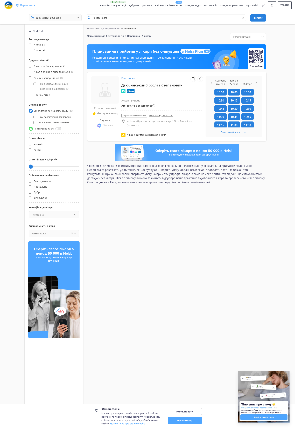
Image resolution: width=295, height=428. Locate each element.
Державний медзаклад (134, 115)
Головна (91, 28)
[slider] (31, 167)
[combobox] (166, 18)
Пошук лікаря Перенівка (109, 28)
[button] (72, 72)
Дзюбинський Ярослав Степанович (151, 85)
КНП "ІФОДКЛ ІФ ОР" (161, 115)
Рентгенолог (128, 78)
